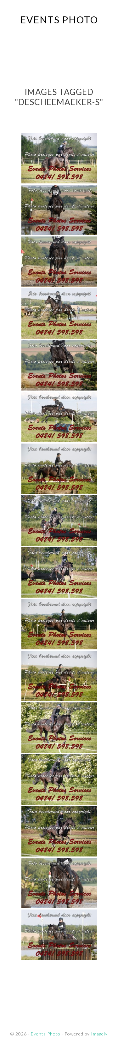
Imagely (99, 1033)
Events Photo (59, 19)
